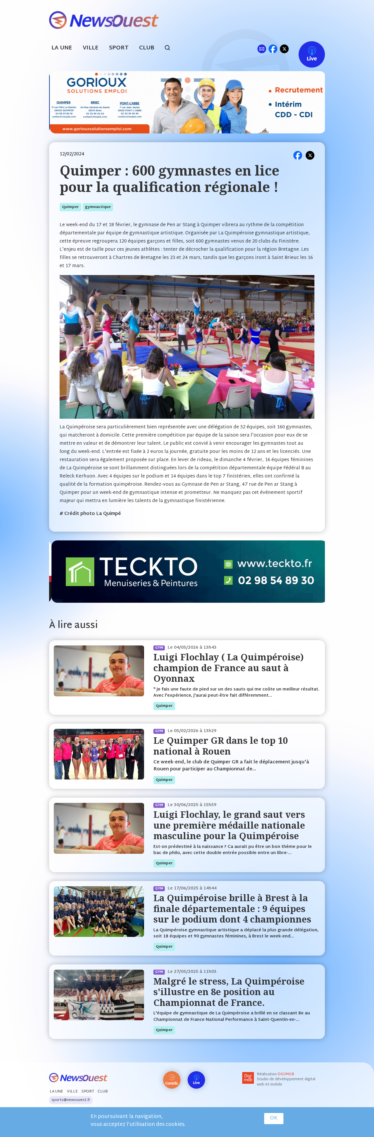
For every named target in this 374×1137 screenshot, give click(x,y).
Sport (119, 48)
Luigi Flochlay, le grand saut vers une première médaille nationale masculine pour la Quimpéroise (229, 825)
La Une (61, 48)
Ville (90, 48)
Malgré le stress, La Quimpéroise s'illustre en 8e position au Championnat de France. (228, 992)
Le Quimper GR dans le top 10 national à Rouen (220, 745)
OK (274, 1118)
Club (146, 48)
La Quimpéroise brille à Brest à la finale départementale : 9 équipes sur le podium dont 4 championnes (232, 908)
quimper (70, 207)
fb (272, 48)
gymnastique (98, 207)
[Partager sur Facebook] (297, 155)
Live (306, 48)
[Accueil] (104, 19)
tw (284, 48)
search (170, 48)
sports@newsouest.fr (70, 1100)
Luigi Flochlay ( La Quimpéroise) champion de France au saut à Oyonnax (228, 667)
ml (261, 48)
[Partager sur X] (310, 155)
